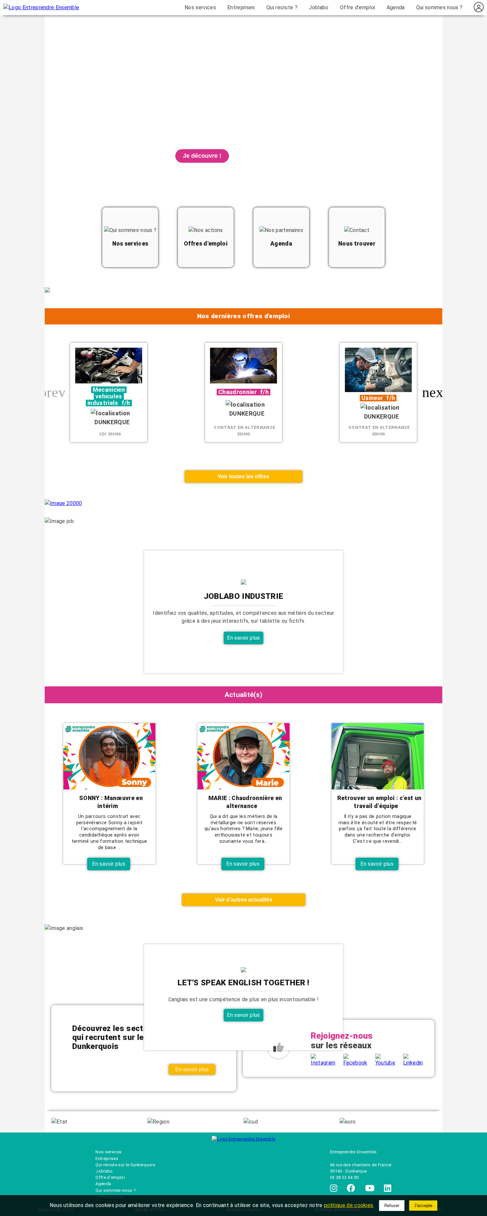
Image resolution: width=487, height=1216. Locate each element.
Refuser (391, 1205)
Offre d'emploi (357, 7)
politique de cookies (348, 1205)
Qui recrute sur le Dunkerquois (125, 1164)
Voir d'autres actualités (243, 899)
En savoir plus (243, 638)
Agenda (396, 7)
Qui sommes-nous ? (115, 1190)
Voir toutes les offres (243, 476)
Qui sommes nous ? (439, 7)
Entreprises (241, 7)
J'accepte (423, 1205)
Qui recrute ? (282, 7)
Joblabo (318, 7)
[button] (434, 392)
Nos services (200, 7)
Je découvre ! (202, 155)
